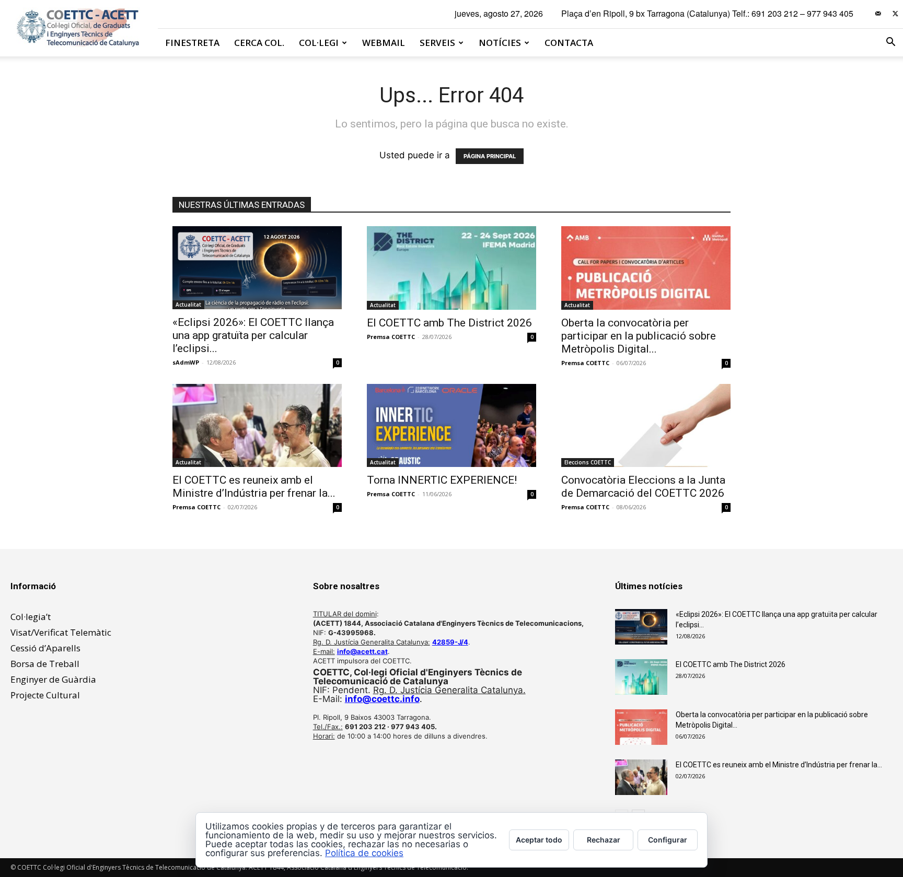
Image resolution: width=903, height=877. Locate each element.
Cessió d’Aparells (45, 648)
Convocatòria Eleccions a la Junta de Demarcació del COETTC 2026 (643, 486)
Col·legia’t (30, 617)
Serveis (437, 43)
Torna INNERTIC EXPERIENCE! (442, 480)
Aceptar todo (539, 839)
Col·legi (319, 43)
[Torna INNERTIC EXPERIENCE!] (451, 425)
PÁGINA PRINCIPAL (490, 156)
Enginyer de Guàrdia (53, 679)
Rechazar (603, 839)
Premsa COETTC (391, 337)
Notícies (500, 43)
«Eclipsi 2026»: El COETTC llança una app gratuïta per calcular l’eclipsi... (253, 335)
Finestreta (192, 43)
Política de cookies (364, 853)
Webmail (383, 43)
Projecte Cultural (45, 695)
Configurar (667, 839)
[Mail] (878, 13)
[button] (890, 43)
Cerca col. (259, 43)
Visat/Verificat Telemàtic (60, 632)
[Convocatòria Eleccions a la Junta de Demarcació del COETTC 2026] (646, 425)
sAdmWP (185, 362)
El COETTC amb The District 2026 (449, 323)
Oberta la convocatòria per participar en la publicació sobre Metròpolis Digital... (638, 336)
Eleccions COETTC (587, 462)
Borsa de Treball (44, 664)
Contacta (569, 43)
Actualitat (188, 304)
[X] (895, 13)
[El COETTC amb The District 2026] (451, 268)
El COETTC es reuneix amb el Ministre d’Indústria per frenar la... (253, 486)
